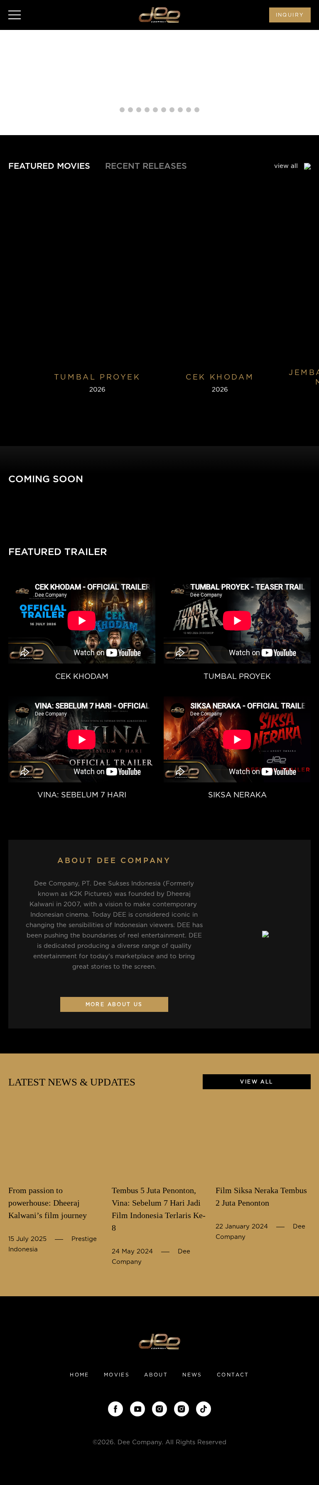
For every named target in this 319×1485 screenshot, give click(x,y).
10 (196, 109)
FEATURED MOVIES (49, 166)
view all (287, 166)
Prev (16, 84)
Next (302, 84)
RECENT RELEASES (146, 166)
